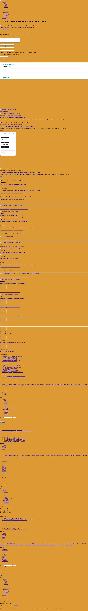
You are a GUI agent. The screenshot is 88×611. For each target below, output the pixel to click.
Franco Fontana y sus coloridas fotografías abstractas (10, 359)
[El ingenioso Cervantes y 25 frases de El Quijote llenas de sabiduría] (11, 217)
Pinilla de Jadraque (19, 545)
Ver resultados (5, 153)
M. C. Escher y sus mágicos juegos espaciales (9, 358)
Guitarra (57, 384)
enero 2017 (4, 471)
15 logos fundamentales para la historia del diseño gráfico (11, 367)
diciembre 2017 (4, 461)
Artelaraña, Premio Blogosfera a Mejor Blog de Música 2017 (13, 117)
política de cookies (47, 608)
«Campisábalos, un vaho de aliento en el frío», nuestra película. (12, 356)
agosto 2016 (4, 475)
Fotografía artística (53, 384)
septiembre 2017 (5, 463)
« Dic (1, 486)
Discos (43, 384)
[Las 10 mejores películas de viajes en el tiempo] (3, 312)
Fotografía (6, 7)
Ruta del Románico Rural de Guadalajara (9, 258)
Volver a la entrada (5, 29)
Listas (73, 384)
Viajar (61, 545)
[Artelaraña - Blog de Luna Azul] (44, 0)
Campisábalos (20, 384)
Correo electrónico (3, 46)
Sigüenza (48, 545)
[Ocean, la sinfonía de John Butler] (3, 347)
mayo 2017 (4, 467)
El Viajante (6, 13)
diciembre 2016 (4, 472)
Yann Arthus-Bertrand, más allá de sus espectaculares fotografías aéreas (15, 202)
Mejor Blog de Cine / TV (79, 384)
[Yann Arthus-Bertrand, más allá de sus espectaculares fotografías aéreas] (12, 199)
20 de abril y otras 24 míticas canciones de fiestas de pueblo (12, 270)
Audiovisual (6, 11)
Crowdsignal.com (10, 153)
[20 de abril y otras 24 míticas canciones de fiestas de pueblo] (10, 267)
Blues (18, 384)
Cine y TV (6, 4)
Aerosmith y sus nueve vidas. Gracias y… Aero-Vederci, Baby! (13, 252)
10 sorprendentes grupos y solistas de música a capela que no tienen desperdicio (16, 227)
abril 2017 (4, 468)
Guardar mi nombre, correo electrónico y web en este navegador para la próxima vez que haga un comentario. (19, 52)
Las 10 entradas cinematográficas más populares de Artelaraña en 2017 (13, 432)
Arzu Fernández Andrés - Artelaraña (11, 115)
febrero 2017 (4, 470)
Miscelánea (6, 15)
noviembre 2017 (5, 550)
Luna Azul (4, 2)
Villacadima (71, 545)
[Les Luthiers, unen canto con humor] (6, 236)
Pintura (5, 6)
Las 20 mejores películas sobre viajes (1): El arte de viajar (12, 246)
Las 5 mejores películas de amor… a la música (10, 307)
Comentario (2, 37)
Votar (3, 151)
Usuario (4, 71)
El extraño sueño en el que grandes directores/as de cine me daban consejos (16, 196)
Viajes (63, 385)
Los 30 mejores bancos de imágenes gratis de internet (11, 371)
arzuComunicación (5, 405)
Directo (41, 384)
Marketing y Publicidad (8, 10)
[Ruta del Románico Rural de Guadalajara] (7, 254)
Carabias (23, 384)
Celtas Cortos (30, 384)
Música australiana (12, 545)
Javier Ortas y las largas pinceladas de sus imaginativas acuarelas (14, 209)
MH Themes (16, 605)
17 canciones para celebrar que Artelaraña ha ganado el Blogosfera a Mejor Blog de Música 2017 (20, 172)
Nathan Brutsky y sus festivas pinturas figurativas (10, 366)
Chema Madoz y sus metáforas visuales (8, 333)
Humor (64, 384)
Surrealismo (54, 385)
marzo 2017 (4, 469)
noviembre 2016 (5, 561)
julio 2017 (4, 465)
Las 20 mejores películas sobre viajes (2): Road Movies (11, 370)
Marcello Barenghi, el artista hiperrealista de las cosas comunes (12, 372)
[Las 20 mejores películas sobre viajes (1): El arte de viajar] (10, 242)
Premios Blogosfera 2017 (4, 111)
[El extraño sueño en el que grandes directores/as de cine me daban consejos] (12, 193)
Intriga (68, 384)
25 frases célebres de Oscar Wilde (7, 362)
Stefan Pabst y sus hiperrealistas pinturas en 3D (10, 292)
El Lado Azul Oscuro (5, 12)
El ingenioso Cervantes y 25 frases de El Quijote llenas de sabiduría (14, 221)
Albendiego (2, 384)
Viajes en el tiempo (67, 545)
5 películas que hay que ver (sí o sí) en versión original (11, 215)
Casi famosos (26, 384)
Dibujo (38, 384)
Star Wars (51, 385)
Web (1, 49)
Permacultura (6, 14)
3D (0, 384)
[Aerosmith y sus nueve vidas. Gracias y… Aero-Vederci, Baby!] (10, 248)
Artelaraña (4, 3)
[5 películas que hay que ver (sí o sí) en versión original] (9, 211)
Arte (7, 384)
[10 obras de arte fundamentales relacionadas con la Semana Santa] (19, 273)
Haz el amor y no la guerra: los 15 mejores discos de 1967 (12, 298)
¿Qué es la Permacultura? (6, 369)
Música (5, 5)
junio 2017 (4, 466)
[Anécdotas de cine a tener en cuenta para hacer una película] (10, 279)
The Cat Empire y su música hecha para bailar (9, 368)
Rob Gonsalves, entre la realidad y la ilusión (9, 324)
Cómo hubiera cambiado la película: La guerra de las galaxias (13, 342)
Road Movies (45, 545)
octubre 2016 (4, 473)
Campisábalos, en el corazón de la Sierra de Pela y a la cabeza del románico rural (15, 365)
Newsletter (4, 18)
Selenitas (5, 16)
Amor (5, 384)
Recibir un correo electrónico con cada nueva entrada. (10, 54)
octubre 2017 (4, 551)
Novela (16, 385)
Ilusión (66, 384)
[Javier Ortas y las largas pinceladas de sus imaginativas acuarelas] (11, 205)
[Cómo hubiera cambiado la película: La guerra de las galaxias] (3, 338)
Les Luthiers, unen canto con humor (8, 240)
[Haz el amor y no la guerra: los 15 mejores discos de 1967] (10, 294)
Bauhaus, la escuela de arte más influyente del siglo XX (11, 363)
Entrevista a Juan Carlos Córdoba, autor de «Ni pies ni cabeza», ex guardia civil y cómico (19, 264)
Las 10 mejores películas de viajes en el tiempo (10, 316)
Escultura (45, 384)
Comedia (36, 384)
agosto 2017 (4, 464)
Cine (33, 384)
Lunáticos (6, 17)
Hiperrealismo (61, 384)
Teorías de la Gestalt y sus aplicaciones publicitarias (10, 357)
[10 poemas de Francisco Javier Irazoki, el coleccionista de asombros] (11, 230)
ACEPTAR (60, 608)
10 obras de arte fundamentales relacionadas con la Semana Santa (14, 277)
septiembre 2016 (5, 474)
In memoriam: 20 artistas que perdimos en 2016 (10, 364)
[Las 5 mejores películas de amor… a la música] (3, 303)
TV (59, 385)
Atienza (16, 384)
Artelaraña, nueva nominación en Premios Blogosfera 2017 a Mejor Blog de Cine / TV (18, 126)
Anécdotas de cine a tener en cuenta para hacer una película (12, 283)
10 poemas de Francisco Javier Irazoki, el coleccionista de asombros (14, 233)
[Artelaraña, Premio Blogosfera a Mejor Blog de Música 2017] (10, 113)
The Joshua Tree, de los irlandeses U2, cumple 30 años (11, 360)
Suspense (58, 545)
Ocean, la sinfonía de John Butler (7, 351)
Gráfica (5, 9)
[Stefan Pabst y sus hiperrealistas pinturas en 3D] (3, 288)
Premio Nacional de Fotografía (29, 545)
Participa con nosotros (6, 415)
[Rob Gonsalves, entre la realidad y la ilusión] (3, 321)
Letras (70, 384)
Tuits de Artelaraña (3, 164)
